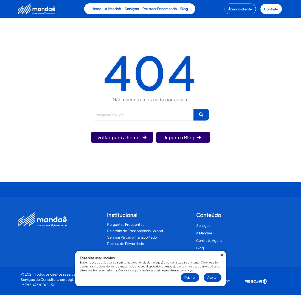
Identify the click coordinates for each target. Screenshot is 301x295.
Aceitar (212, 277)
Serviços (131, 8)
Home (96, 8)
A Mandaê (113, 8)
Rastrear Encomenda (159, 8)
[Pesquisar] (201, 115)
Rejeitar (189, 277)
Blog (184, 8)
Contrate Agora (209, 240)
